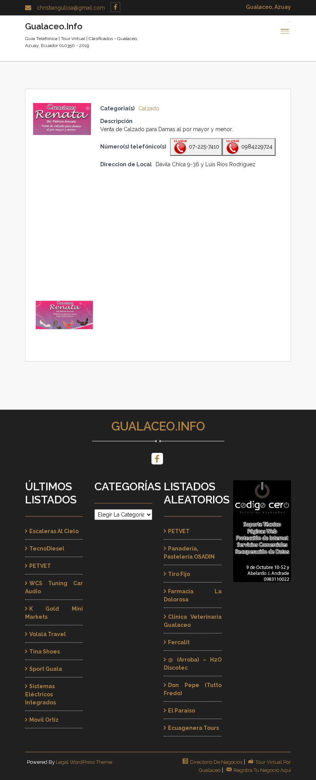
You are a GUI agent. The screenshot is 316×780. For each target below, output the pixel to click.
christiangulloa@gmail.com (71, 8)
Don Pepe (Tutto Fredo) (193, 689)
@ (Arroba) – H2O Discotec (193, 664)
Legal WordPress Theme (84, 762)
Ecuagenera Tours (193, 728)
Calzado (148, 108)
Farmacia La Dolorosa (193, 595)
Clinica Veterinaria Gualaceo (193, 621)
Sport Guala (45, 669)
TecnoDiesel (46, 548)
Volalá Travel (47, 634)
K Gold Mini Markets (54, 613)
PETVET (40, 566)
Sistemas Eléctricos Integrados (40, 694)
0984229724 (256, 147)
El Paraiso (181, 710)
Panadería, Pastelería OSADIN (189, 552)
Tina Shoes (44, 651)
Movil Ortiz (44, 720)
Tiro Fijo (179, 574)
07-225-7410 (203, 147)
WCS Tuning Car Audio (54, 587)
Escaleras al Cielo (54, 531)
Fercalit (179, 642)
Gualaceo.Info (158, 426)
